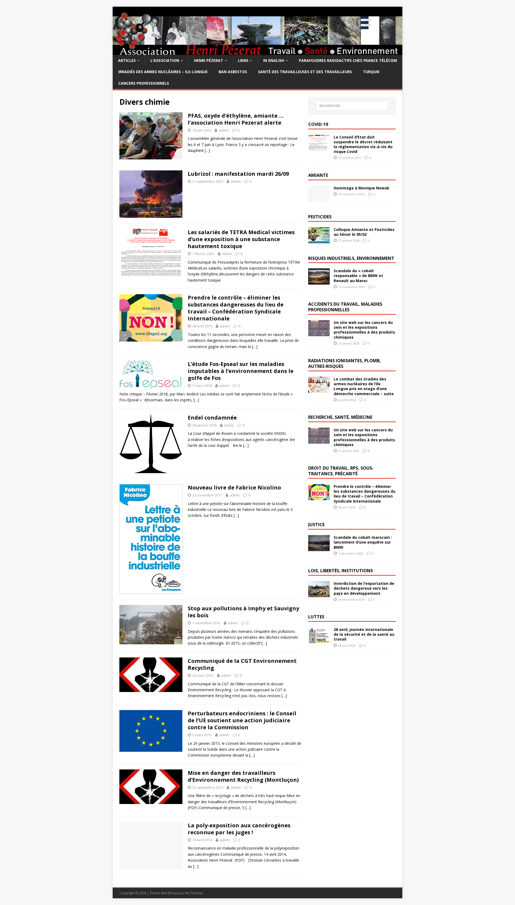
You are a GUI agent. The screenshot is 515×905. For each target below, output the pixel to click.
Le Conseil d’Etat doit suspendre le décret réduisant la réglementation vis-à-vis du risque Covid (363, 144)
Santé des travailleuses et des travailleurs (305, 71)
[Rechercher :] (351, 105)
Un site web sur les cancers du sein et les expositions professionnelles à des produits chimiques (364, 330)
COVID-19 (318, 124)
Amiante (318, 175)
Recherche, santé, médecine (340, 417)
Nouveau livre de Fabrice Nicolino (234, 487)
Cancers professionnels (143, 83)
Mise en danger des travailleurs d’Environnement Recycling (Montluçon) (243, 776)
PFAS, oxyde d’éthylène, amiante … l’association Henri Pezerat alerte (236, 119)
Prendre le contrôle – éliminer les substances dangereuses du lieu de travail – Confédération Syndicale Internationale (236, 308)
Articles (127, 60)
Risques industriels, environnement (351, 258)
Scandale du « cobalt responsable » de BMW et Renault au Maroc (358, 275)
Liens (243, 60)
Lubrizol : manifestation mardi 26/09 (238, 173)
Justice (316, 525)
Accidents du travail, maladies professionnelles (345, 307)
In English (273, 60)
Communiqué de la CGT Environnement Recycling (242, 664)
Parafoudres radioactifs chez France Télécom (348, 60)
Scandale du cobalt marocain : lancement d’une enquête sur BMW (363, 542)
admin (224, 130)
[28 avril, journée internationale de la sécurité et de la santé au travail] (319, 640)
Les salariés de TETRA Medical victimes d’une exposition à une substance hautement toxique (241, 239)
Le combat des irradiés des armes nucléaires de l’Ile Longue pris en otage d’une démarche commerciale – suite (364, 386)
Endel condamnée (212, 417)
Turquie (371, 71)
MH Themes (194, 893)
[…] (207, 150)
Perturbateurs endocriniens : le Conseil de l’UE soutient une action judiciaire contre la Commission (242, 720)
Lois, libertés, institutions (340, 571)
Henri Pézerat (208, 60)
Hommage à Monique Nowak (361, 187)
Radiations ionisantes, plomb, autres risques (344, 363)
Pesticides (320, 217)
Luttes (316, 617)
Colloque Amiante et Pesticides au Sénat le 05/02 (364, 232)
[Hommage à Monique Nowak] (319, 198)
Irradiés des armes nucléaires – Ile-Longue (163, 71)
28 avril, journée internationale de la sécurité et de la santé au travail (364, 634)
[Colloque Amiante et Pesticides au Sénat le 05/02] (319, 239)
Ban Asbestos (233, 71)
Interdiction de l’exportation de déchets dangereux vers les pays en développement (364, 588)
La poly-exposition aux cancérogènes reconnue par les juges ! (239, 829)
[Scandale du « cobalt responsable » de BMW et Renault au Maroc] (319, 281)
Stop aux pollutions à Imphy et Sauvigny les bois (243, 612)
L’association (164, 60)
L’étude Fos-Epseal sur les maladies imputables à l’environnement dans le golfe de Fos (240, 371)
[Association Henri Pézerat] (257, 51)
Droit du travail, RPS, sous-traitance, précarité (341, 471)
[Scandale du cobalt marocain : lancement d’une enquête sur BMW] (319, 548)
